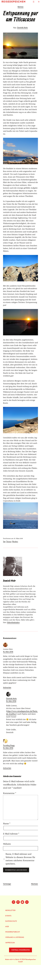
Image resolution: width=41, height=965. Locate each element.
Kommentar (9, 793)
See (4, 541)
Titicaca (8, 541)
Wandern (15, 541)
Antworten (7, 687)
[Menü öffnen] (33, 2)
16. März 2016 (8, 652)
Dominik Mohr (22, 27)
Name (6, 824)
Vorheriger (7, 884)
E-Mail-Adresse (11, 834)
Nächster (34, 884)
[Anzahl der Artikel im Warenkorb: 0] (38, 1)
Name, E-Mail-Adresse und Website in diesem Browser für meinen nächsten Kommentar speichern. (20, 859)
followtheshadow (13, 622)
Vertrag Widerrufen (20, 950)
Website (7, 844)
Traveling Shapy (9, 745)
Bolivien (20, 7)
